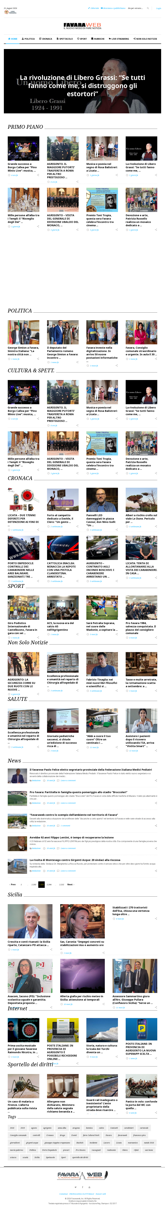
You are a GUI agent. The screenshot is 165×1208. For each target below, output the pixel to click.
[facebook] (82, 1187)
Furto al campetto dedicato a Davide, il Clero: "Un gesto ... (60, 518)
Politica (33, 1150)
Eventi (74, 1135)
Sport (63, 1157)
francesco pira (139, 1135)
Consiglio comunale (18, 1135)
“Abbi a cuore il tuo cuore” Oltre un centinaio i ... (98, 739)
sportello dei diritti (80, 1157)
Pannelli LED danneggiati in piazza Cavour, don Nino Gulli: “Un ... (101, 520)
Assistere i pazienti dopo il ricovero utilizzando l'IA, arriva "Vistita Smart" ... (140, 741)
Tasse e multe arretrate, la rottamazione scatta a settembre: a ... (141, 683)
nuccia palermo (16, 1150)
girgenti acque (32, 1142)
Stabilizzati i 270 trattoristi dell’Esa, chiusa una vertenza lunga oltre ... (131, 911)
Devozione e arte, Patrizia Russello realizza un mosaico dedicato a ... (138, 220)
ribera (124, 1150)
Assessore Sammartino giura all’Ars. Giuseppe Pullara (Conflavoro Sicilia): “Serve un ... (133, 1000)
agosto (34, 1128)
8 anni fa (131, 1113)
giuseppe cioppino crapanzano (57, 1142)
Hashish (79, 1142)
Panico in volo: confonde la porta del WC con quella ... (141, 1105)
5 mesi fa (13, 949)
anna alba (62, 1128)
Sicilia (37, 1157)
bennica (89, 1128)
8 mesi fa (118, 919)
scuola (25, 1157)
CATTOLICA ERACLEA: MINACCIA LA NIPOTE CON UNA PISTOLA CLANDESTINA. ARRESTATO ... (61, 569)
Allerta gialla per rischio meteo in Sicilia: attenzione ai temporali (81, 998)
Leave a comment (68, 780)
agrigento (47, 1128)
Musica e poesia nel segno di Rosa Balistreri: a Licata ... (102, 167)
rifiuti (136, 1150)
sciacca (13, 1157)
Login (158, 8)
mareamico (133, 1142)
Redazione (36, 780)
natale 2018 (149, 1142)
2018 (12, 1128)
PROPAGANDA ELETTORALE (81, 1194)
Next (71, 884)
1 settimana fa (15, 530)
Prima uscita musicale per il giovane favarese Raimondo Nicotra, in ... (23, 1049)
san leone (149, 1150)
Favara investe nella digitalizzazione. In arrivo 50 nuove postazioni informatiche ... (102, 354)
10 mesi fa (66, 1004)
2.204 (49, 884)
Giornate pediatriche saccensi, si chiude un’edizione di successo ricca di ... (62, 741)
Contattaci (63, 1194)
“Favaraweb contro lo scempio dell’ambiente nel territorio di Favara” (74, 815)
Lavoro (107, 1142)
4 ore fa (13, 175)
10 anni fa (51, 780)
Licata (119, 1142)
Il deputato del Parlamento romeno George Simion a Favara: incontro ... (62, 352)
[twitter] (75, 1187)
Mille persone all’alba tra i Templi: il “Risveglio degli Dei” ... (23, 218)
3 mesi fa (92, 634)
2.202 (34, 884)
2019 (23, 1128)
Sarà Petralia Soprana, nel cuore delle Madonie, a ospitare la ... (102, 626)
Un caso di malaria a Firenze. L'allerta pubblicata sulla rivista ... (22, 1106)
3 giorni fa (14, 226)
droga (62, 1135)
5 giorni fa (132, 230)
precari (66, 1150)
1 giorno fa (92, 175)
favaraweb (122, 1135)
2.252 (61, 884)
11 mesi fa (92, 747)
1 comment (65, 825)
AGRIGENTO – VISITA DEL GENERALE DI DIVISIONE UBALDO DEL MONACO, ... (63, 220)
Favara (109, 1135)
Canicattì (114, 1128)
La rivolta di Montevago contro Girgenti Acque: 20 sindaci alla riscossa (75, 860)
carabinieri (129, 1128)
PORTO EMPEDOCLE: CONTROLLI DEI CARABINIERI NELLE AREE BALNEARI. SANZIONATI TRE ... (21, 569)
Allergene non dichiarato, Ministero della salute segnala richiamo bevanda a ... (61, 1106)
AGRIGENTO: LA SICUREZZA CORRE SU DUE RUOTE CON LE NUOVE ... (21, 684)
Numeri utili (101, 1194)
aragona (76, 1128)
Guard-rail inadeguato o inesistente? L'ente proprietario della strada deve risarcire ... (102, 1105)
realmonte (111, 1150)
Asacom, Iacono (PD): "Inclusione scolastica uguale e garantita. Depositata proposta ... (29, 1000)
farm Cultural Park (91, 1135)
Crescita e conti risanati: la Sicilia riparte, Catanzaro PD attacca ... (29, 943)
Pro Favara (80, 1150)
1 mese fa (13, 359)
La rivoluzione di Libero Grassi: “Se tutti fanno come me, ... (141, 167)
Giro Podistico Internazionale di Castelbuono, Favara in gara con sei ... (22, 628)
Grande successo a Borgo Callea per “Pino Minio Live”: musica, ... (22, 167)
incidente (93, 1142)
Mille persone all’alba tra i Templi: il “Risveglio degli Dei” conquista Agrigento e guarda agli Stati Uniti (83, 85)
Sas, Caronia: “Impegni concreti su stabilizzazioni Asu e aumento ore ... (82, 945)
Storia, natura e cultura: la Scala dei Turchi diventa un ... (101, 1049)
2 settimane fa (55, 526)
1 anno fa (131, 1058)
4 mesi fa (131, 637)
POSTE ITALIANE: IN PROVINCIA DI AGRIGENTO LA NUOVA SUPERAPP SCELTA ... (141, 1049)
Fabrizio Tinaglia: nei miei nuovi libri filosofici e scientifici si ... (101, 683)
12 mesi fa (132, 750)
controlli (36, 1135)
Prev (12, 884)
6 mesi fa (13, 1057)
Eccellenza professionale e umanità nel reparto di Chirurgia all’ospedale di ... (63, 681)
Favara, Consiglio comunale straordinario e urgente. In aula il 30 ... (141, 351)
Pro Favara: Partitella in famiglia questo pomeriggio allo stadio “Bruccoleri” (78, 792)
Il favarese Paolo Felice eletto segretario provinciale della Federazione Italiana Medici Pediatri (91, 769)
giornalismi (15, 1142)
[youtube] (89, 1187)
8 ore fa (52, 182)
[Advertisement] (82, 250)
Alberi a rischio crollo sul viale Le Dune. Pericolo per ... (141, 518)
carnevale (144, 1128)
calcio (101, 1128)
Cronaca (49, 1135)
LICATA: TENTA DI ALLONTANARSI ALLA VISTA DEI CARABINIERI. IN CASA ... (141, 568)
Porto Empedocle (49, 1150)
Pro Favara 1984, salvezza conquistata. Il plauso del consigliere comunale (141, 628)
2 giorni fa (132, 175)
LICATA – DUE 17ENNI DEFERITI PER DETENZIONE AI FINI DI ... (23, 520)
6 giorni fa (14, 694)
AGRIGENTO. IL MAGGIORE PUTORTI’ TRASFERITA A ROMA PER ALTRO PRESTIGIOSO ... (61, 170)
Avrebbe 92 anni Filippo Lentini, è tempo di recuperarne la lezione (72, 837)
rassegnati (96, 1150)
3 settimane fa (133, 526)
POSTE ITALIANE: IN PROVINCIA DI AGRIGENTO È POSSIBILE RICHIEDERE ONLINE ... (62, 1052)
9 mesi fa (92, 1057)
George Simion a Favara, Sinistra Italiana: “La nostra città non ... (23, 351)
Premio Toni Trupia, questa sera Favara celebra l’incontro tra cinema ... (100, 220)
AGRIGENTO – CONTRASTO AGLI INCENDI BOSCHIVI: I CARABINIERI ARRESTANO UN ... (100, 569)
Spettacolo (50, 1157)
